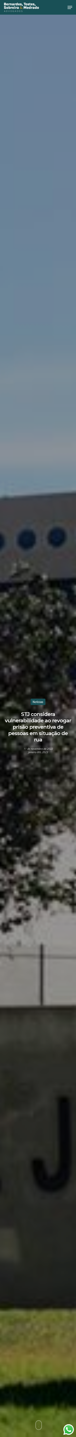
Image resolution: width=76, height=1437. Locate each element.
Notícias (38, 702)
